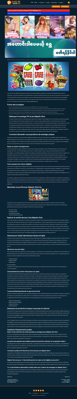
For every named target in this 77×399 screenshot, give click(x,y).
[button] (38, 37)
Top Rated (61, 2)
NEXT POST (10, 377)
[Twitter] (36, 390)
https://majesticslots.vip (32, 101)
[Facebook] (34, 390)
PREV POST (67, 377)
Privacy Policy (35, 393)
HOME (32, 2)
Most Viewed (54, 2)
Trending (48, 2)
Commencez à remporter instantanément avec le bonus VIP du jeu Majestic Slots (12, 381)
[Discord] (43, 390)
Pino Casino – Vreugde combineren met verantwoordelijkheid (65, 381)
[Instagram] (41, 390)
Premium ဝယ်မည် (56, 6)
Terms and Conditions (44, 393)
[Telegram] (38, 390)
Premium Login (65, 6)
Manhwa (35, 2)
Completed (41, 2)
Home (8, 59)
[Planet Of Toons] (13, 2)
